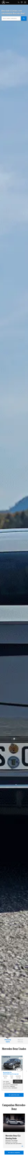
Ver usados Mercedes (14, 1095)
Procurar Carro (8, 1041)
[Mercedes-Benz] (3, 2)
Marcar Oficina (20, 1041)
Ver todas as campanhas (14, 1152)
